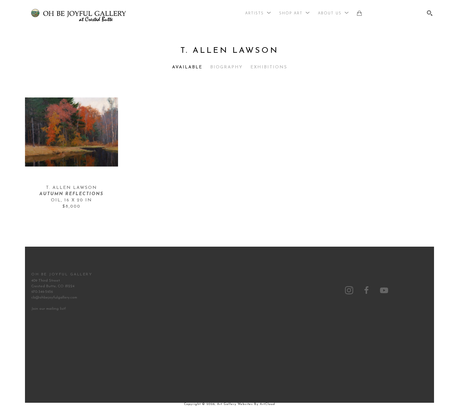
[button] (258, 13)
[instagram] (349, 290)
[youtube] (384, 290)
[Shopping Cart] (359, 13)
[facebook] (367, 290)
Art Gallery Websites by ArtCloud (246, 404)
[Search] (429, 13)
